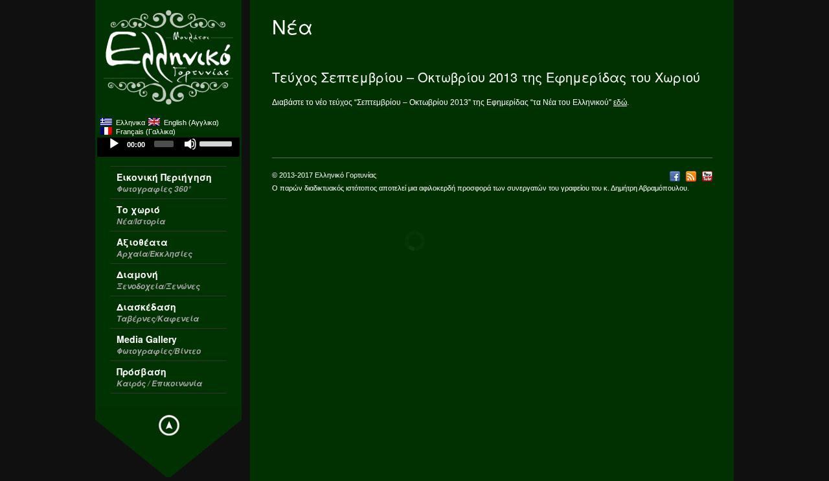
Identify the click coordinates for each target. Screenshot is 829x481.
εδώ (620, 102)
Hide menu (169, 425)
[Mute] (190, 143)
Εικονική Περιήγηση (164, 182)
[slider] (216, 142)
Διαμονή (158, 280)
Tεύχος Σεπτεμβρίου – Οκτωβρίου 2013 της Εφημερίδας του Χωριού (486, 76)
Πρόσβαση (159, 377)
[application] (168, 147)
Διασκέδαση (158, 312)
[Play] (114, 143)
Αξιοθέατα (154, 247)
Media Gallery (159, 345)
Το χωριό (141, 215)
